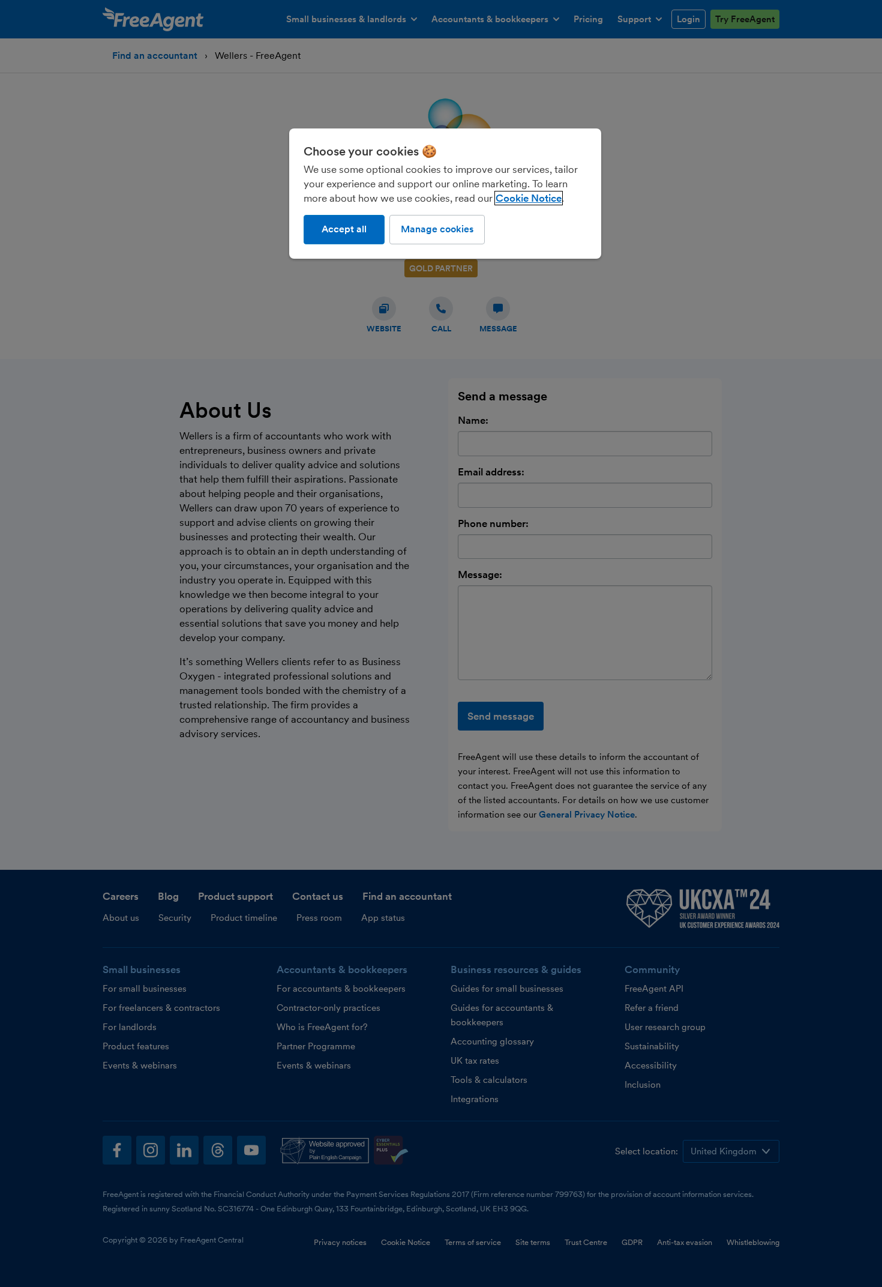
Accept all (344, 229)
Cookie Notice (529, 198)
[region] (445, 193)
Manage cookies (437, 229)
